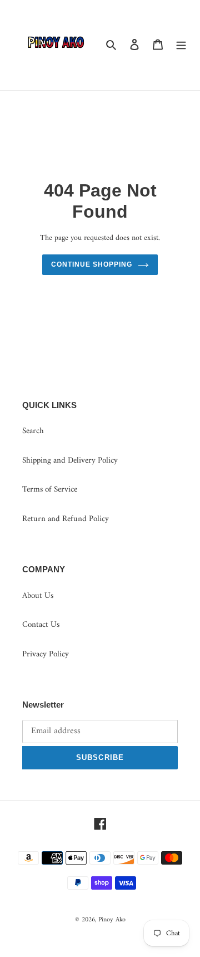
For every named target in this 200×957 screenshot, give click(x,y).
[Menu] (181, 45)
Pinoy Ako (112, 920)
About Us (37, 595)
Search (33, 431)
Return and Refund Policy (65, 519)
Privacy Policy (45, 654)
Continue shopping (91, 264)
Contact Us (40, 624)
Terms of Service (49, 489)
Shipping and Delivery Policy (70, 460)
